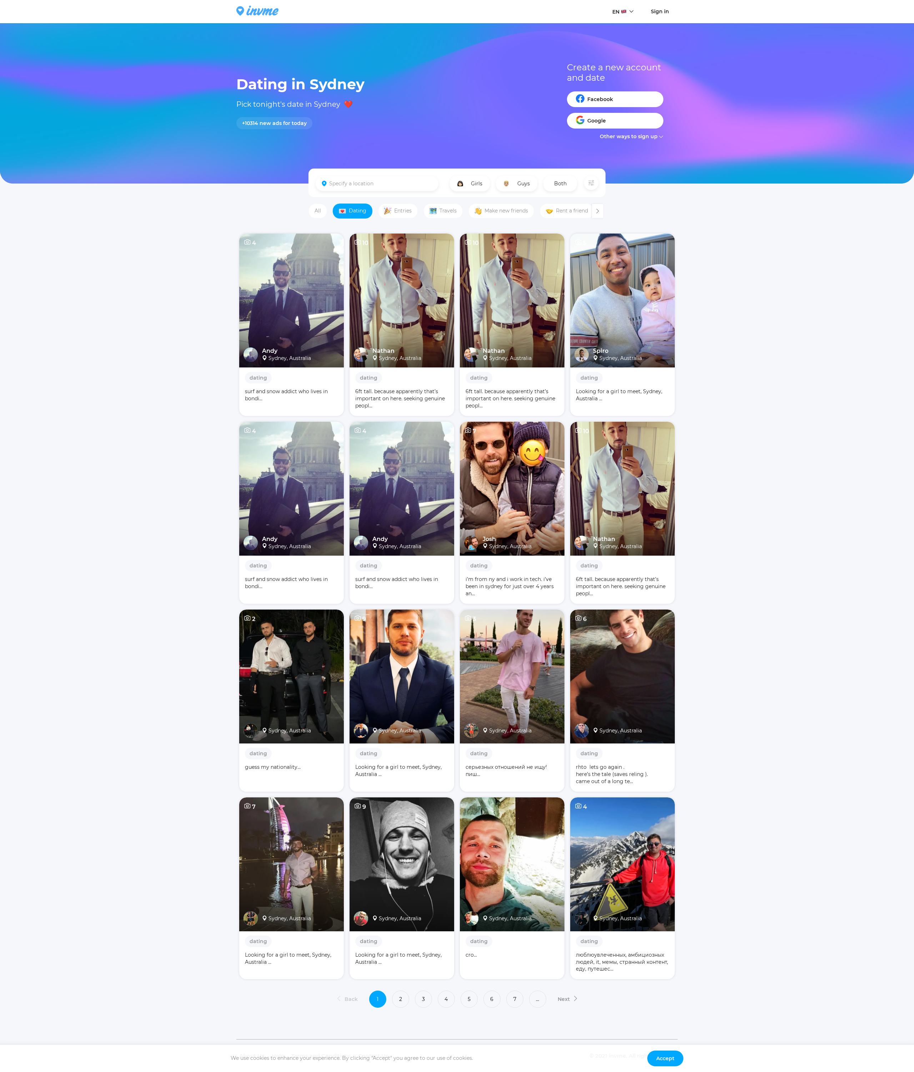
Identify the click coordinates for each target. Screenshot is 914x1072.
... (537, 999)
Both (560, 183)
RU (616, 25)
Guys (523, 183)
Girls (476, 183)
